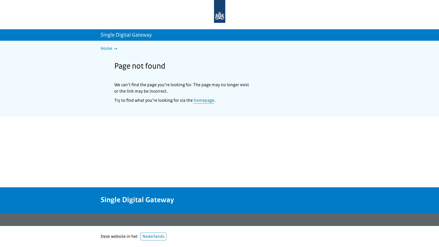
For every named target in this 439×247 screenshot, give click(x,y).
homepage (204, 100)
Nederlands (153, 236)
